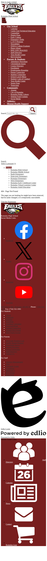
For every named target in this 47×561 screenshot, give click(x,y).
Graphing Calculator (13, 324)
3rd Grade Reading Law (15, 341)
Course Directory (17, 66)
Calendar (14, 29)
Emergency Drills (17, 40)
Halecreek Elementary (19, 176)
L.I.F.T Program (17, 42)
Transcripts (15, 85)
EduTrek (9, 320)
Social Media (16, 99)
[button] (12, 26)
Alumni (13, 90)
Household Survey (13, 345)
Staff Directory (16, 53)
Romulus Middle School (20, 172)
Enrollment (15, 68)
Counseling (15, 33)
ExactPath (9, 322)
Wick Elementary (17, 181)
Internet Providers (12, 347)
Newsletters (15, 44)
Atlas (8, 364)
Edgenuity (10, 317)
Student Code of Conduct (20, 79)
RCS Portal (10, 373)
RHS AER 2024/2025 (19, 50)
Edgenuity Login (12, 366)
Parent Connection (18, 72)
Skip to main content (9, 2)
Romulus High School (19, 170)
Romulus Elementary (19, 178)
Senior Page (15, 83)
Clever (8, 315)
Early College (16, 37)
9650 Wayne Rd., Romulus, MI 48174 (15, 307)
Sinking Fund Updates (19, 97)
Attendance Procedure (19, 62)
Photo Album (16, 48)
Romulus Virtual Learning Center (23, 185)
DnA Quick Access (13, 333)
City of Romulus (17, 92)
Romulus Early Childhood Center (23, 183)
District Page (15, 35)
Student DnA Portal (13, 330)
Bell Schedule (16, 57)
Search (3, 113)
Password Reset (12, 326)
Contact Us (10, 354)
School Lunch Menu (18, 77)
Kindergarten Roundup (19, 70)
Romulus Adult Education (20, 187)
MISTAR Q (10, 371)
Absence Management (14, 362)
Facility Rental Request (15, 343)
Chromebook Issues (18, 64)
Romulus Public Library (20, 94)
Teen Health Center (18, 55)
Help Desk (10, 375)
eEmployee (10, 368)
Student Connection (18, 75)
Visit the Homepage (8, 202)
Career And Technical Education (23, 31)
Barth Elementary (17, 174)
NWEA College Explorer (20, 46)
